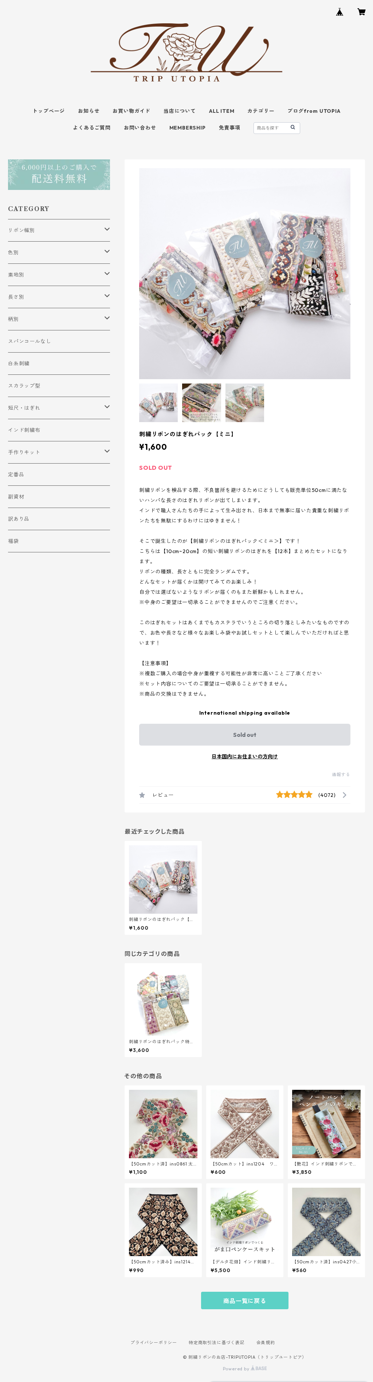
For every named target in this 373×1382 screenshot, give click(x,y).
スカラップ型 (24, 385)
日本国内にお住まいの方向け (245, 756)
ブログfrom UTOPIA (313, 111)
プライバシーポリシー (153, 1342)
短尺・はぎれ (24, 408)
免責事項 (229, 127)
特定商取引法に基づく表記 (217, 1342)
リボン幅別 (21, 230)
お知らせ (88, 111)
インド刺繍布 (24, 430)
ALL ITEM (221, 111)
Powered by (237, 1368)
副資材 (16, 496)
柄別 (13, 319)
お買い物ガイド (131, 111)
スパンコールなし (29, 341)
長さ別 (16, 297)
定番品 (16, 474)
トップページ (48, 111)
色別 (13, 252)
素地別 (16, 274)
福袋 (13, 541)
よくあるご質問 (92, 127)
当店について (180, 111)
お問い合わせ (140, 127)
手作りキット (24, 452)
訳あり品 (19, 519)
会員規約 (265, 1342)
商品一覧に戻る (244, 1300)
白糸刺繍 (19, 363)
